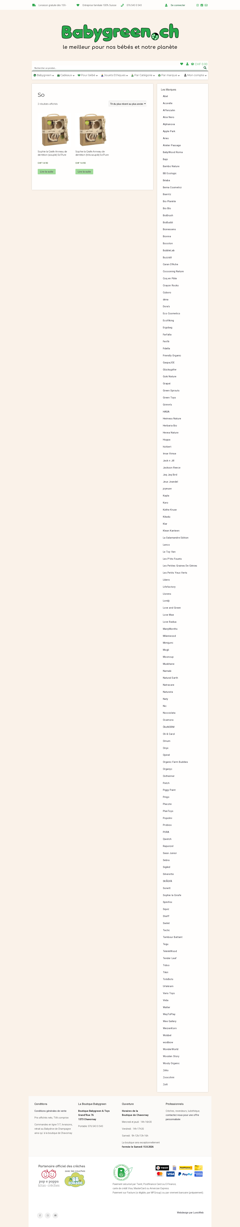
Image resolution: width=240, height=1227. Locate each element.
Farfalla (167, 334)
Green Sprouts (171, 390)
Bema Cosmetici (172, 187)
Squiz (166, 909)
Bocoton (168, 243)
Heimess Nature (172, 418)
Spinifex (167, 902)
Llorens (167, 594)
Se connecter (178, 5)
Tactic (166, 930)
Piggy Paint (169, 790)
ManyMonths (170, 629)
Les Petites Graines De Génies (180, 565)
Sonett (167, 888)
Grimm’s (167, 404)
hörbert (167, 446)
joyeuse (167, 488)
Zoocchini (168, 1077)
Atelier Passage (172, 145)
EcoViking (168, 320)
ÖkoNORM (169, 727)
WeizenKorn (170, 1028)
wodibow (168, 1042)
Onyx (165, 748)
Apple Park (169, 131)
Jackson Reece (172, 467)
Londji (166, 600)
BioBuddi (168, 222)
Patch (166, 783)
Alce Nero (168, 117)
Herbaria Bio (170, 425)
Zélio (166, 1070)
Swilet (166, 923)
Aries (166, 138)
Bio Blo (167, 208)
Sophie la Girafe (172, 895)
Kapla (166, 495)
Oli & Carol (169, 734)
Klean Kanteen (171, 530)
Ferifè (166, 341)
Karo (165, 502)
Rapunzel (168, 846)
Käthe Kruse (170, 509)
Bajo (165, 159)
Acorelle (168, 103)
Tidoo (166, 965)
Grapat (167, 383)
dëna (165, 299)
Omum (166, 741)
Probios (167, 825)
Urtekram (168, 986)
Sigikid (166, 867)
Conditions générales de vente (50, 1111)
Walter (166, 1007)
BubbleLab (169, 250)
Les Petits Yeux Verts (175, 572)
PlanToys (168, 811)
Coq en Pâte (170, 278)
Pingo (166, 797)
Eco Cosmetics (171, 313)
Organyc (167, 769)
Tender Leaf (170, 958)
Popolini (167, 818)
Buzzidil (167, 257)
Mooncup (168, 657)
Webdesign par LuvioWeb (190, 1212)
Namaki (167, 671)
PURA (166, 832)
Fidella (166, 348)
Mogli (166, 650)
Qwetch (167, 839)
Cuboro (167, 292)
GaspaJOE (169, 362)
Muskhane (169, 664)
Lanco (166, 544)
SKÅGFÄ (167, 881)
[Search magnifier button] (205, 67)
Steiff (166, 916)
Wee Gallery (170, 1021)
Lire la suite (46, 171)
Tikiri (165, 972)
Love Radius (170, 622)
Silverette (168, 874)
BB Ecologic (170, 173)
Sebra (166, 860)
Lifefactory (169, 587)
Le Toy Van (169, 551)
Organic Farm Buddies (175, 762)
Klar (165, 523)
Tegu (165, 944)
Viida (165, 1000)
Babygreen (120, 37)
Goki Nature (170, 376)
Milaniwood (169, 636)
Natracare (168, 685)
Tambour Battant (173, 937)
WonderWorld (171, 1049)
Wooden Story (171, 1056)
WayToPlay (169, 1014)
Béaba (166, 180)
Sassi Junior (170, 853)
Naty (165, 699)
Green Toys (169, 397)
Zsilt (165, 1084)
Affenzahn (169, 110)
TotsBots (168, 979)
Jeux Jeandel (170, 481)
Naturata (168, 692)
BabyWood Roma (173, 152)
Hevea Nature (171, 432)
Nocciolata (169, 713)
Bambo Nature (171, 166)
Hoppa (166, 439)
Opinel (166, 755)
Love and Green (172, 607)
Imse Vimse (169, 453)
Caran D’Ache (170, 264)
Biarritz (167, 194)
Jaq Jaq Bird (170, 474)
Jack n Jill (169, 460)
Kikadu (167, 516)
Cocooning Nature (173, 271)
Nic (165, 706)
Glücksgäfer (170, 369)
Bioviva (167, 236)
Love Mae (168, 615)
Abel (165, 96)
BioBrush (168, 215)
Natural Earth (170, 678)
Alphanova (169, 124)
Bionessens (169, 229)
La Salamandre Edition (176, 537)
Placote (167, 804)
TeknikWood (170, 951)
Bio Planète (169, 201)
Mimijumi (168, 642)
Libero (166, 579)
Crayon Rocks (171, 285)
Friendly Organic (172, 355)
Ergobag (167, 327)
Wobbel (167, 1035)
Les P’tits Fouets (172, 559)
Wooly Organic (171, 1063)
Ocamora (168, 720)
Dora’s (166, 306)
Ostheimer (169, 776)
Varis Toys (169, 993)
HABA (166, 411)
